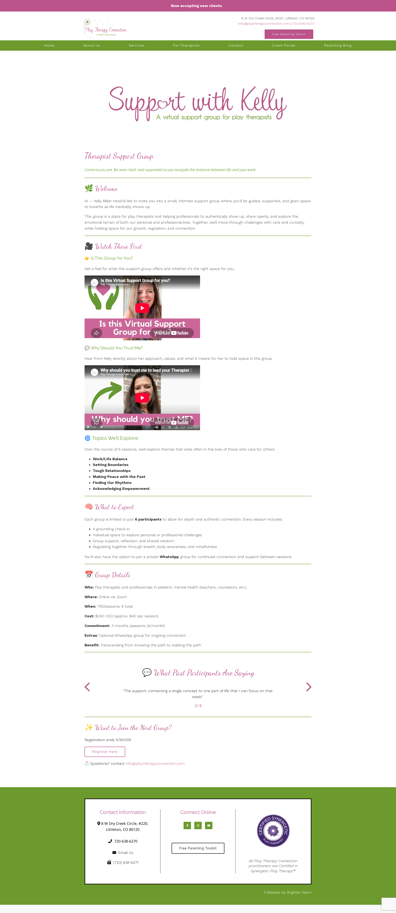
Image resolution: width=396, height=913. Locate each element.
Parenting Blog (338, 45)
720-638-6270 (303, 24)
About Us (91, 45)
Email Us (125, 852)
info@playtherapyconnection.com (264, 24)
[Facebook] (187, 825)
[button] (87, 687)
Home (49, 45)
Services (136, 45)
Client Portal (283, 45)
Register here (105, 752)
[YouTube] (208, 825)
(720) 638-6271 (125, 862)
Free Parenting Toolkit (289, 34)
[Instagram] (198, 825)
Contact (236, 45)
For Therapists (186, 45)
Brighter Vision (299, 892)
